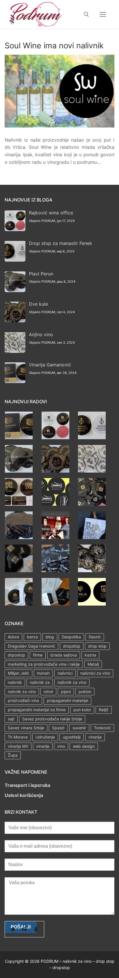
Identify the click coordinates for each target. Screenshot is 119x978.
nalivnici (64, 673)
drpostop (16, 654)
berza (32, 636)
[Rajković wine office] (55, 437)
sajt (11, 718)
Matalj (93, 664)
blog (50, 636)
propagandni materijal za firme (37, 709)
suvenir (79, 727)
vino (61, 746)
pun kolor (82, 709)
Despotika (71, 636)
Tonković (102, 727)
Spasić (58, 727)
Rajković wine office (51, 213)
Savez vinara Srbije (26, 727)
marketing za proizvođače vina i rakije (44, 664)
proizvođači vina (23, 700)
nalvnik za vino (22, 691)
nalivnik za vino (71, 682)
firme (37, 654)
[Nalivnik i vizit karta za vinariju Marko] (19, 504)
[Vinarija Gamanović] (19, 437)
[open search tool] (86, 14)
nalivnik (15, 682)
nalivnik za (40, 682)
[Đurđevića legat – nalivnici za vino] (19, 537)
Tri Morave (18, 737)
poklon (85, 691)
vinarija (95, 737)
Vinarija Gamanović (50, 365)
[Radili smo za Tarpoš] (19, 604)
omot (48, 691)
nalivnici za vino (95, 673)
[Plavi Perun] (19, 471)
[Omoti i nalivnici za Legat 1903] (92, 537)
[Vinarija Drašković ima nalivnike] (55, 604)
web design (84, 746)
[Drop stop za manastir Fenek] (92, 437)
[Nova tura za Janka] (55, 504)
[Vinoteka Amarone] (92, 570)
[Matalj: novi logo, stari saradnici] (92, 504)
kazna (90, 654)
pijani (66, 691)
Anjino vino (41, 334)
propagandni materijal (67, 700)
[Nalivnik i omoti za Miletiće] (19, 570)
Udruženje (45, 737)
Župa (13, 755)
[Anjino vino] (92, 471)
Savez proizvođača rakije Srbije (52, 718)
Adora (13, 636)
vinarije (42, 746)
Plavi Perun (41, 274)
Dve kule (38, 304)
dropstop (71, 646)
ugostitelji (72, 737)
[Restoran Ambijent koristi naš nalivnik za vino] (55, 570)
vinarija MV (18, 746)
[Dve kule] (55, 471)
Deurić (95, 636)
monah (43, 673)
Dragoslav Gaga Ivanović (31, 646)
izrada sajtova (63, 654)
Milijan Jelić (18, 673)
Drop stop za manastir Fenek (60, 243)
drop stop (97, 646)
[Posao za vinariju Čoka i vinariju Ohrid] (92, 604)
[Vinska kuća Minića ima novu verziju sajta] (55, 537)
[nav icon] (103, 14)
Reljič (104, 709)
